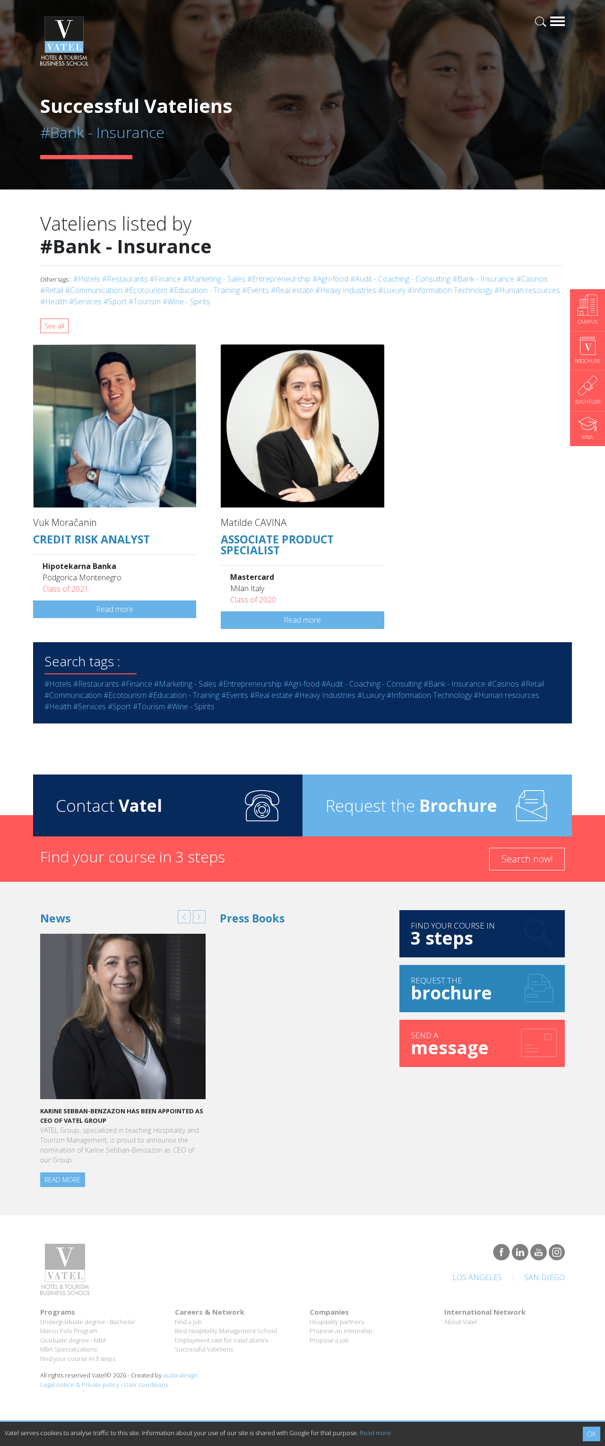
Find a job (188, 1321)
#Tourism (145, 301)
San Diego (544, 1277)
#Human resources (527, 290)
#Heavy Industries (345, 290)
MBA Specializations (68, 1349)
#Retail (51, 290)
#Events (255, 290)
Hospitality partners (337, 1321)
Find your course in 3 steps (77, 1358)
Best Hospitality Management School (226, 1330)
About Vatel (460, 1321)
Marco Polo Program (68, 1330)
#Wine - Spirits (186, 301)
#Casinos (532, 279)
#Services (85, 301)
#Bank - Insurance (483, 279)
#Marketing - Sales (214, 279)
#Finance (165, 279)
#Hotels (86, 279)
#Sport (115, 301)
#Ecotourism (145, 290)
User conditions (146, 1384)
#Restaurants (125, 279)
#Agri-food (330, 279)
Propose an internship (341, 1330)
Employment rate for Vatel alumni (221, 1340)
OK (591, 1433)
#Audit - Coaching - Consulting (400, 279)
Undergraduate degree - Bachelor (87, 1321)
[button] (184, 916)
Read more (114, 609)
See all (54, 325)
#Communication (93, 290)
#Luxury (392, 290)
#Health (53, 301)
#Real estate (292, 290)
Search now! (527, 858)
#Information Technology (450, 290)
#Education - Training (204, 290)
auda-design (180, 1375)
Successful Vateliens (204, 1349)
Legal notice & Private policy (79, 1384)
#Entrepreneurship (279, 279)
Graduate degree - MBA (73, 1340)
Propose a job (329, 1340)
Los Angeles (477, 1277)
